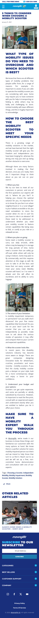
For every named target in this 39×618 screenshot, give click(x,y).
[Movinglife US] (19, 6)
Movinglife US (15, 612)
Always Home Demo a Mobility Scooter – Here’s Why (17, 528)
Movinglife (12, 438)
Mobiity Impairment (17, 475)
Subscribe (19, 557)
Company (6, 585)
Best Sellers (8, 572)
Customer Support (11, 579)
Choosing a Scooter (14, 473)
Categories (7, 566)
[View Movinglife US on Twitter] (21, 594)
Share (8, 484)
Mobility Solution (15, 478)
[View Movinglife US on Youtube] (27, 594)
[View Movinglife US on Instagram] (8, 594)
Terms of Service (19, 608)
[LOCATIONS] (36, 6)
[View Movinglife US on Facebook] (14, 594)
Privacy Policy (19, 603)
